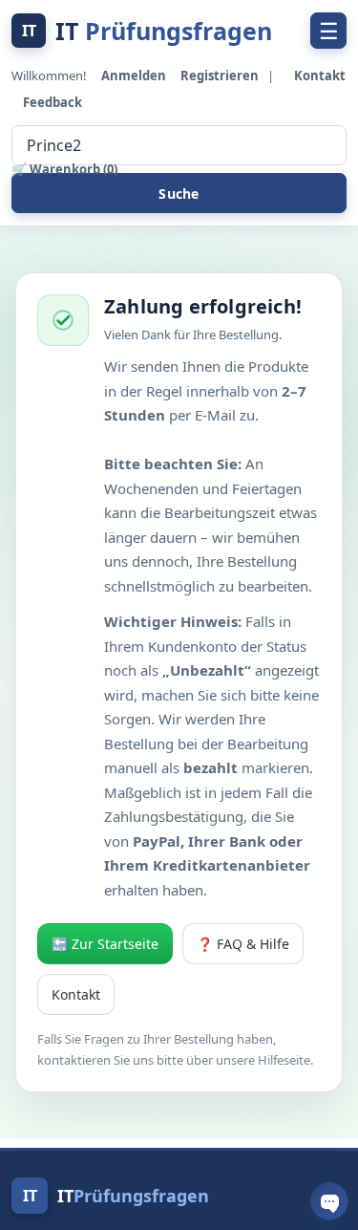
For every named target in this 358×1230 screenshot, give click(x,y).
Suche (179, 193)
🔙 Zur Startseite (105, 944)
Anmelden (135, 75)
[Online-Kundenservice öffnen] (329, 1201)
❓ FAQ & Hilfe (243, 944)
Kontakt (320, 75)
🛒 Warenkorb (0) (64, 169)
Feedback (52, 102)
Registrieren (221, 75)
